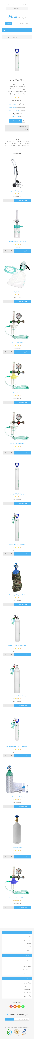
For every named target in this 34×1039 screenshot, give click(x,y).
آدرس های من (27, 989)
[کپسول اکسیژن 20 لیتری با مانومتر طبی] (17, 628)
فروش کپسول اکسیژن (24, 145)
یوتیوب (11, 1006)
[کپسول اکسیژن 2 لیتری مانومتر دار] (17, 577)
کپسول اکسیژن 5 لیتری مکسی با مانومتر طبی (17, 746)
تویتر (19, 1006)
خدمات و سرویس (27, 973)
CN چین (11, 104)
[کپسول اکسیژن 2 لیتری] (17, 830)
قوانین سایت (28, 943)
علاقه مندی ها (27, 993)
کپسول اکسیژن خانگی (24, 143)
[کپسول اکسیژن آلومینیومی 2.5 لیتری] (17, 779)
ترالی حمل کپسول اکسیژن (17, 191)
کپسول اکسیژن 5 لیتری (13, 141)
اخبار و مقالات (28, 963)
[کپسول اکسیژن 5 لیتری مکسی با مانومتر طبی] (17, 729)
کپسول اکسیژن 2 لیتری (17, 847)
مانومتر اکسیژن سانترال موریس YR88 (17, 241)
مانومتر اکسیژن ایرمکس (17, 342)
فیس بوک (23, 1006)
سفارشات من (28, 986)
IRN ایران (16, 104)
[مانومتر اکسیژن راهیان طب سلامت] (17, 880)
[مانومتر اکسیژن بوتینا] (17, 375)
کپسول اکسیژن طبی (12, 143)
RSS (15, 1006)
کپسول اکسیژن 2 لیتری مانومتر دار (17, 595)
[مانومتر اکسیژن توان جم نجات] (17, 426)
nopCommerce (14, 1027)
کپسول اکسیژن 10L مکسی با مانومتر (17, 544)
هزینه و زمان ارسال (15, 116)
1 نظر (21, 100)
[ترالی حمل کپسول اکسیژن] (17, 173)
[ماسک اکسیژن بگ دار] (17, 274)
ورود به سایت (18, 5)
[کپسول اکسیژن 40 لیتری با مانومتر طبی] (17, 678)
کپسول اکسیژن (25, 141)
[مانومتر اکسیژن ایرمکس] (17, 325)
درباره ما (29, 947)
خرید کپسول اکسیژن (11, 145)
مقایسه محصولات (27, 966)
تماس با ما (28, 950)
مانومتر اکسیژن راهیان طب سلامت (17, 898)
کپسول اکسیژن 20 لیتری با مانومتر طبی (17, 645)
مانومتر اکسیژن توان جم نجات (17, 443)
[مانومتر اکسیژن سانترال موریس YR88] (17, 224)
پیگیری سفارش (27, 996)
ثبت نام (24, 5)
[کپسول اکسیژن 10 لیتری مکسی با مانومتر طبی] (17, 527)
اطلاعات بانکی (27, 940)
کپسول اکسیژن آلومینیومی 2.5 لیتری (17, 797)
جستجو (29, 960)
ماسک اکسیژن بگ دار (17, 292)
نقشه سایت (28, 937)
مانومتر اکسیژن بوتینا (17, 393)
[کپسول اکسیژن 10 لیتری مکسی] (17, 476)
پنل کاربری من (27, 983)
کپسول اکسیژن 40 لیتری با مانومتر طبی (17, 696)
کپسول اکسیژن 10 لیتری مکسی (17, 494)
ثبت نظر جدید (15, 100)
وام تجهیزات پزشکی (26, 970)
